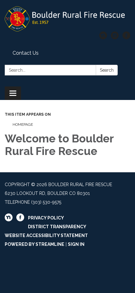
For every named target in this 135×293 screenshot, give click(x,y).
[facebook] (126, 38)
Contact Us (26, 53)
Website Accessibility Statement (46, 235)
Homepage (23, 124)
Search (107, 70)
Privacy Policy (46, 217)
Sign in (76, 244)
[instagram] (115, 38)
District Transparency (57, 226)
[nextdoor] (103, 38)
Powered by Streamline (34, 244)
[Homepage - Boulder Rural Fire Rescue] (67, 18)
